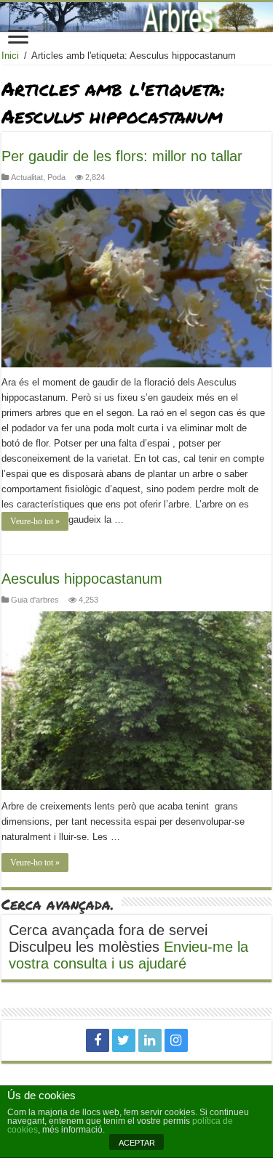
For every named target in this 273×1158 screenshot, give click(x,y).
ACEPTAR (137, 1142)
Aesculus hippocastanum (81, 579)
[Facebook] (97, 1040)
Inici (10, 55)
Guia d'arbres (35, 599)
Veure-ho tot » (35, 521)
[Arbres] (136, 17)
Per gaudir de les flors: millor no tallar (121, 156)
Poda (56, 177)
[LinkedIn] (150, 1040)
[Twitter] (123, 1040)
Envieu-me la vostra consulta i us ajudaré (128, 955)
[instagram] (176, 1040)
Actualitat (27, 177)
